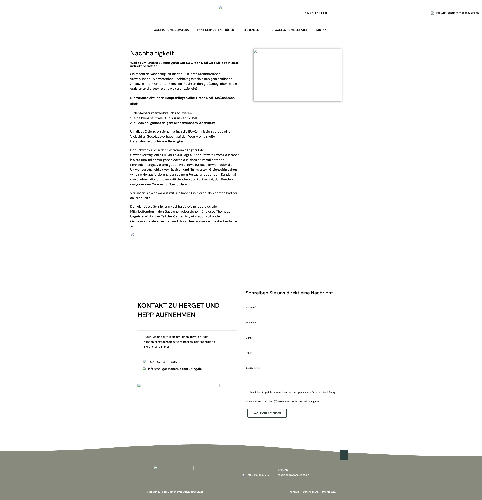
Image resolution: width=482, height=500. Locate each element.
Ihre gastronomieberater (287, 29)
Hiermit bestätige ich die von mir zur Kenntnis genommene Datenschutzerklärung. (292, 392)
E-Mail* (250, 338)
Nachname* (252, 322)
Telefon (249, 353)
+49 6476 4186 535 (162, 362)
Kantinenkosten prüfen (215, 29)
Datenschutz (310, 491)
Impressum (329, 491)
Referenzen (250, 29)
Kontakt (321, 29)
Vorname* (251, 307)
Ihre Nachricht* (254, 368)
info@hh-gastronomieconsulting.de (175, 369)
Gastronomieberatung (171, 29)
